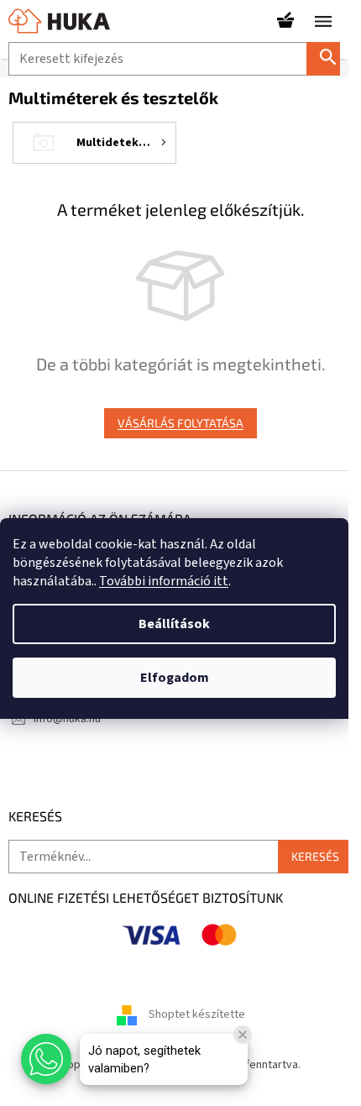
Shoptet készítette (197, 1015)
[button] (46, 1059)
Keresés (330, 58)
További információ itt (163, 581)
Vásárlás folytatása (180, 423)
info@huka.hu (67, 718)
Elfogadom (174, 677)
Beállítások (174, 624)
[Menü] (323, 21)
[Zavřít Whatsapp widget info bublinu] (242, 1034)
